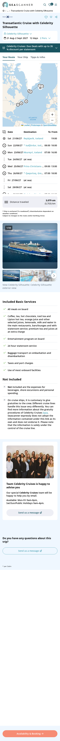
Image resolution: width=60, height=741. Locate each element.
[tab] (9, 57)
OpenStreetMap (50, 125)
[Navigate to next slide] (51, 246)
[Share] (56, 17)
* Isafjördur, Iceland (34, 145)
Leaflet (26, 125)
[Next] (54, 276)
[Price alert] (51, 17)
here (45, 412)
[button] (40, 88)
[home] (3, 11)
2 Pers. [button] (43, 38)
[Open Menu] (55, 4)
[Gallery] (30, 246)
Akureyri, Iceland (33, 152)
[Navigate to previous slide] (8, 246)
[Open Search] (44, 4)
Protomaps (35, 125)
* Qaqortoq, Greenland (36, 173)
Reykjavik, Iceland (33, 138)
